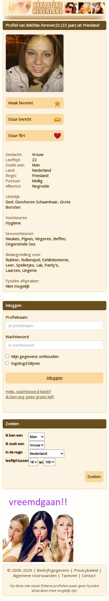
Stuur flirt (16, 135)
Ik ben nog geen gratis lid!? (30, 396)
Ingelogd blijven (24, 363)
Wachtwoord (17, 336)
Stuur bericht (19, 119)
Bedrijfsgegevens (53, 570)
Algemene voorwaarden (35, 575)
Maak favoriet (20, 102)
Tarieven (69, 575)
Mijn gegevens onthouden (33, 356)
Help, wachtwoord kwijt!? (28, 391)
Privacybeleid (86, 570)
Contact (89, 575)
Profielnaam (17, 317)
